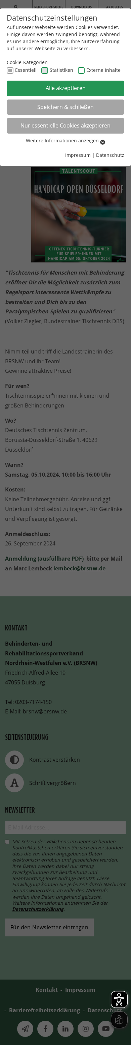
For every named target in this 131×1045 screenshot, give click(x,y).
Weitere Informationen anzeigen (63, 140)
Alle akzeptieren (66, 88)
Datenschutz (110, 155)
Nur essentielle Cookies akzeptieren (65, 125)
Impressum (78, 155)
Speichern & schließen (65, 107)
